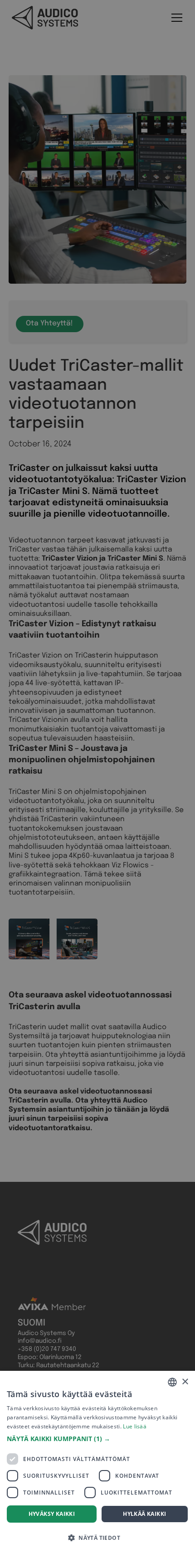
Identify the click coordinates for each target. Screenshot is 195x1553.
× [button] (184, 1382)
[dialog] (97, 1462)
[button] (97, 1439)
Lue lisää (134, 1426)
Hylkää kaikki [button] (144, 1514)
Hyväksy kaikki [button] (52, 1514)
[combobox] (172, 1382)
